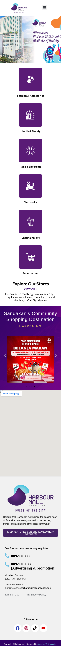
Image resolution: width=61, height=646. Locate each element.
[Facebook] (18, 628)
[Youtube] (43, 628)
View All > (30, 288)
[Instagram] (26, 628)
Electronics (30, 202)
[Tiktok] (35, 628)
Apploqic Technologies (47, 644)
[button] (44, 7)
